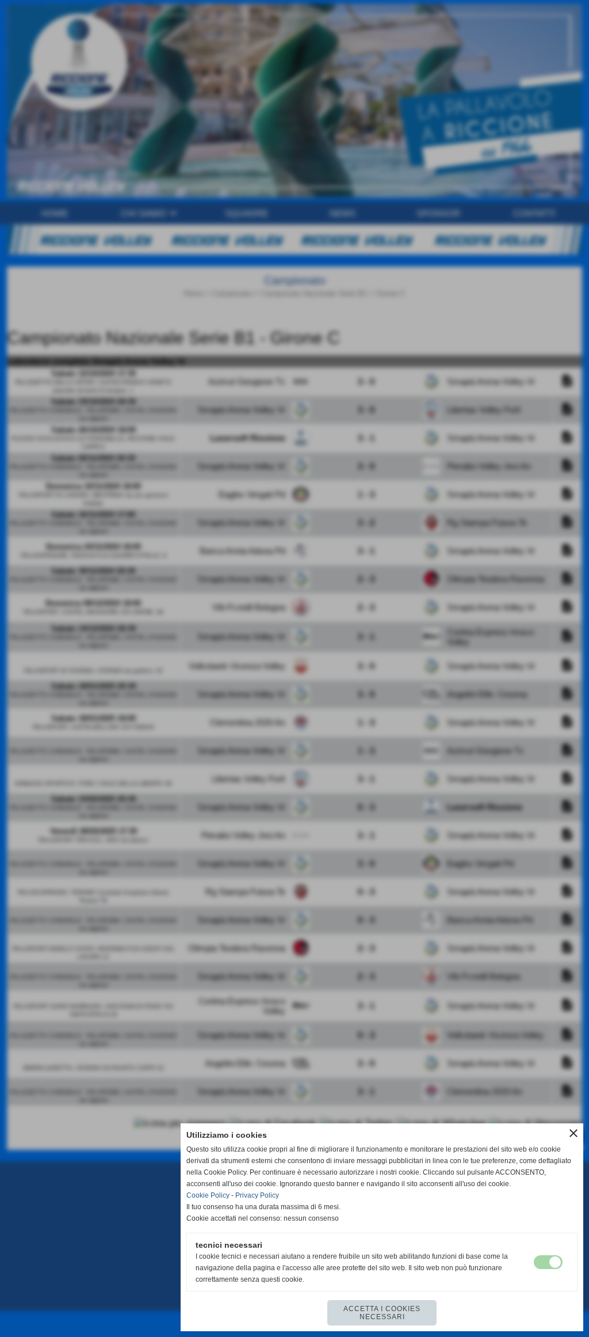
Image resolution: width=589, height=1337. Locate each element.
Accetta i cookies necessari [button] (381, 1313)
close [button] (573, 1133)
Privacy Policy (257, 1195)
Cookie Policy (208, 1195)
